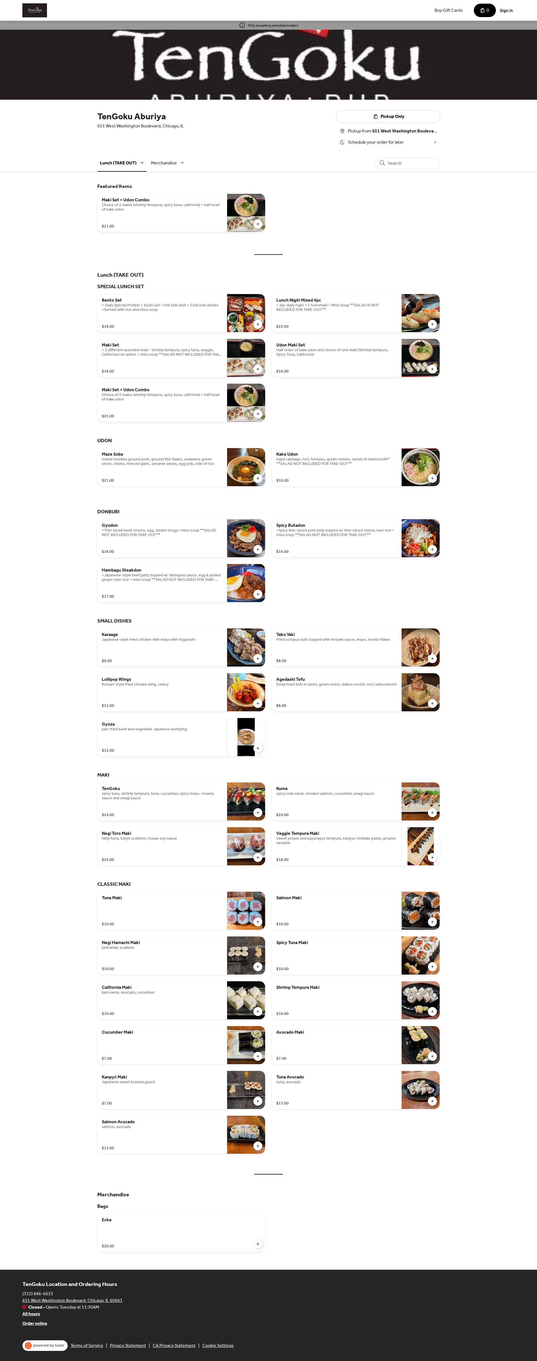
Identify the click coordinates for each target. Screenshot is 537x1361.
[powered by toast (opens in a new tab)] (45, 1345)
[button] (122, 163)
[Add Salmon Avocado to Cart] (257, 1145)
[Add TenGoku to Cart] (257, 812)
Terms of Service (86, 1345)
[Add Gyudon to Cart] (257, 549)
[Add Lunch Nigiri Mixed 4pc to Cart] (432, 324)
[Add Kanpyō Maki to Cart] (257, 1101)
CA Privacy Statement (174, 1345)
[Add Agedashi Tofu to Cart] (432, 703)
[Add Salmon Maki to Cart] (432, 921)
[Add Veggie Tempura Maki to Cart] (432, 857)
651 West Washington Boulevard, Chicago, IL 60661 (72, 1300)
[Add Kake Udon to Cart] (432, 478)
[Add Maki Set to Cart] (257, 369)
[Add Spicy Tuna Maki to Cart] (432, 966)
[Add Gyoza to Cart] (257, 748)
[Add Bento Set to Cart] (257, 324)
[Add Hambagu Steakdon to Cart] (257, 594)
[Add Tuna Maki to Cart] (257, 921)
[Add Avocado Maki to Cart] (432, 1056)
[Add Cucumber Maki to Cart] (257, 1056)
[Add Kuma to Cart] (432, 812)
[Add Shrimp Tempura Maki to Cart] (432, 1011)
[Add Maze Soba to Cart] (257, 478)
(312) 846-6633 (37, 1293)
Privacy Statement (128, 1345)
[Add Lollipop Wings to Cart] (257, 703)
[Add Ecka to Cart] (257, 1243)
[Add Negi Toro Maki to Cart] (257, 857)
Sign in (506, 10)
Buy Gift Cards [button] (449, 10)
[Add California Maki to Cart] (257, 1011)
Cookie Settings (218, 1345)
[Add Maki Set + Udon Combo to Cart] (257, 224)
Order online (34, 1323)
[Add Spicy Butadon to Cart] (432, 549)
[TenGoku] (34, 10)
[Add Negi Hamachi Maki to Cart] (257, 966)
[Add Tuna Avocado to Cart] (432, 1101)
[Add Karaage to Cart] (257, 658)
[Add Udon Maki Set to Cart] (432, 369)
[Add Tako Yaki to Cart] (432, 658)
